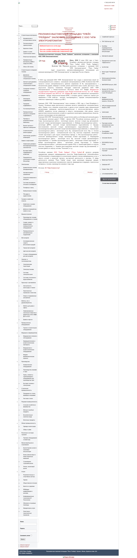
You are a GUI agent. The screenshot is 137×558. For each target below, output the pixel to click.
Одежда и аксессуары (29, 426)
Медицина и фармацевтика (29, 333)
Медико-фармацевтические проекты (28, 356)
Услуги (23, 471)
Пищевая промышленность (29, 401)
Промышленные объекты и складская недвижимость (29, 113)
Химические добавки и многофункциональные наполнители (30, 145)
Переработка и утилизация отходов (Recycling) (29, 159)
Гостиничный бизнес (29, 108)
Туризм (25, 480)
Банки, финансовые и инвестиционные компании (29, 456)
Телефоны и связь (28, 187)
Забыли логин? (24, 546)
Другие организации (109, 179)
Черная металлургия (29, 248)
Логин (22, 521)
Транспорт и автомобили (28, 282)
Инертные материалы (29, 56)
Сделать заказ (108, 8)
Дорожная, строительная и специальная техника (29, 76)
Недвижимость (25, 95)
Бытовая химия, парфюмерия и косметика (27, 152)
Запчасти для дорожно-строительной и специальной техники (30, 83)
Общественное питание (30, 483)
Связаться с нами (109, 5)
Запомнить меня (25, 535)
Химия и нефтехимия (27, 140)
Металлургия (25, 238)
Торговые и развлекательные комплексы (28, 120)
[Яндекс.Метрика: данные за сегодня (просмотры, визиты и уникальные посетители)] (68, 557)
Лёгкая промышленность (28, 423)
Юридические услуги (29, 508)
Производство (25, 361)
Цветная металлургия (29, 251)
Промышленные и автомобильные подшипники (28, 232)
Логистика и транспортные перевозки (27, 513)
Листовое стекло (28, 398)
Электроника (25, 164)
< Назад (46, 172)
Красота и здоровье (29, 486)
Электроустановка (28, 269)
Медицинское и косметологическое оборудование (28, 349)
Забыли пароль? (25, 545)
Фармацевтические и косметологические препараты (29, 342)
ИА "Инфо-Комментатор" (52, 168)
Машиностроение (26, 214)
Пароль (22, 528)
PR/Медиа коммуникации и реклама (27, 491)
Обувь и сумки (27, 429)
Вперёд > (90, 172)
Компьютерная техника (30, 191)
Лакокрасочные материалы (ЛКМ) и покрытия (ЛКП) (28, 61)
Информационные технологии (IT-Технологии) (28, 498)
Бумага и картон (27, 319)
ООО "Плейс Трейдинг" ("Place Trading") (68, 152)
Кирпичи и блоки (28, 48)
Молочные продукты (29, 420)
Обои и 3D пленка (28, 66)
